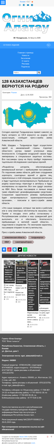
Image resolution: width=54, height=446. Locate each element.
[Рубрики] (3, 2)
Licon (33, 443)
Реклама (25, 64)
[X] (20, 249)
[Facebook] (24, 5)
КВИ (7, 242)
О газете (25, 61)
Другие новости (27, 256)
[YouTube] (28, 5)
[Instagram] (20, 5)
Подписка (25, 67)
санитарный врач (23, 242)
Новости (25, 55)
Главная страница (25, 53)
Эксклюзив (25, 58)
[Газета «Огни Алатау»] (27, 22)
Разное (14, 92)
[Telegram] (32, 5)
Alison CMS (23, 437)
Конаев (22, 2)
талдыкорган (37, 237)
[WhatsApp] (25, 249)
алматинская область (15, 237)
